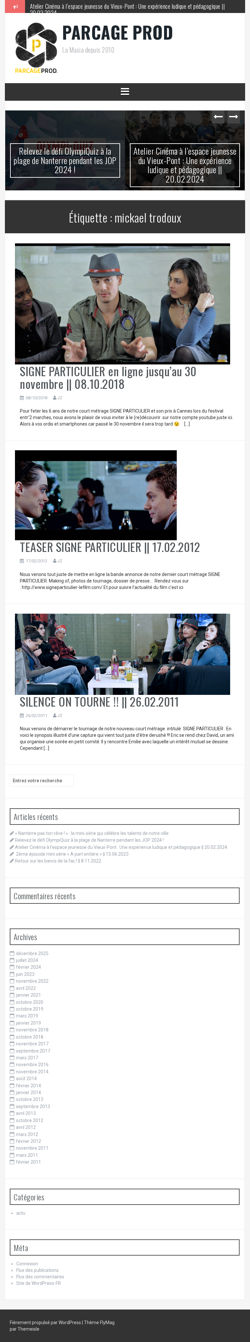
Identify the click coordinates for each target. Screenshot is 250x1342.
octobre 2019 (29, 1009)
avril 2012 (26, 1127)
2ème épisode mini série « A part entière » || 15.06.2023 (91, 6)
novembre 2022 (32, 981)
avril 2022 (26, 988)
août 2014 (26, 1078)
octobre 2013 (29, 1099)
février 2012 (28, 1141)
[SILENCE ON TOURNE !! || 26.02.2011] (122, 654)
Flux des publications (37, 1270)
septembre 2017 (33, 1051)
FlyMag (107, 1322)
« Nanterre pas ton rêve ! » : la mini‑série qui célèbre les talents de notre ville (92, 833)
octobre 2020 (29, 1002)
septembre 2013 (33, 1106)
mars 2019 (27, 1015)
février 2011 (28, 1162)
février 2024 (28, 967)
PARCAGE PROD (117, 32)
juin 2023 (25, 974)
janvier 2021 (28, 995)
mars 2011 (27, 1155)
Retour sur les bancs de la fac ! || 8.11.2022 (58, 860)
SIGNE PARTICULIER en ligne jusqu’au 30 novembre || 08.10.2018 (108, 377)
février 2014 (28, 1085)
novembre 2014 (32, 1071)
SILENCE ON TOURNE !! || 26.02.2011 (99, 701)
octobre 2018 (29, 1037)
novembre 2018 (32, 1029)
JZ (59, 397)
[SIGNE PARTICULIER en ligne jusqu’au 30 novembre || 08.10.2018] (122, 303)
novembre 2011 (32, 1148)
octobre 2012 (29, 1120)
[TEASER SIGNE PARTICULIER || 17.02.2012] (96, 495)
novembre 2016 (32, 1064)
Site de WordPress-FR (38, 1283)
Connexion (27, 1263)
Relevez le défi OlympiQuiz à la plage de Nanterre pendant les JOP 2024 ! (89, 840)
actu (20, 1213)
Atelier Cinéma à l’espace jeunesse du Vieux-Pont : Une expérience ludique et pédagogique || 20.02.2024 (65, 165)
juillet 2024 (27, 960)
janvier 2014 (28, 1092)
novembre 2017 (32, 1043)
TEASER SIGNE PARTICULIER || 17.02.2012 (110, 546)
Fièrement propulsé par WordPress (46, 1322)
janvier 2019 (28, 1023)
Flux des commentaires (40, 1276)
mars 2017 (27, 1057)
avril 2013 (26, 1113)
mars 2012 (27, 1134)
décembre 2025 (32, 953)
